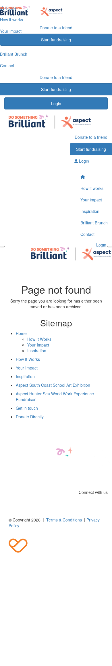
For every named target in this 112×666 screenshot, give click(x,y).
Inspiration (89, 211)
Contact (87, 234)
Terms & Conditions (64, 520)
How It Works (39, 339)
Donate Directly (30, 416)
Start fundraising (56, 40)
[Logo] (56, 11)
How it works (91, 188)
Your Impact (38, 345)
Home (21, 333)
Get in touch (27, 408)
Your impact (91, 200)
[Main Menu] (2, 246)
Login (56, 103)
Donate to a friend (56, 27)
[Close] (109, 246)
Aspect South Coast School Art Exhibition (53, 385)
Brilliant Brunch (94, 223)
